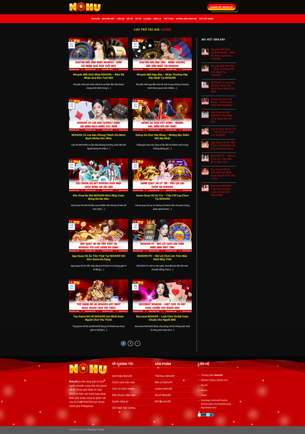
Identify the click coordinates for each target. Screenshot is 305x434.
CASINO (147, 19)
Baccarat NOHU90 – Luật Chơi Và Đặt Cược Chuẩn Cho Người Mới (162, 318)
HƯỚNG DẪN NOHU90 (186, 19)
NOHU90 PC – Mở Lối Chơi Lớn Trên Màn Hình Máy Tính (162, 257)
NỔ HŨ (130, 19)
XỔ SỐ (138, 19)
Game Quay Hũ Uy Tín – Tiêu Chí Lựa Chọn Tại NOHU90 (162, 197)
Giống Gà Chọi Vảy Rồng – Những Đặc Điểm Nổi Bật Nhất (162, 137)
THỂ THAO (168, 19)
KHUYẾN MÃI (108, 19)
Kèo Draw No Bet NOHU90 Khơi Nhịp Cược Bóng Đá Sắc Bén (98, 197)
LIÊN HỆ (120, 19)
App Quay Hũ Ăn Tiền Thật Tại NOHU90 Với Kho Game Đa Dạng (98, 257)
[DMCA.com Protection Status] (206, 414)
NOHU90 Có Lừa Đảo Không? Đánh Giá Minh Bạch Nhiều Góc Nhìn (98, 137)
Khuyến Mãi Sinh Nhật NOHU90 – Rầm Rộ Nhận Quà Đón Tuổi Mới (98, 76)
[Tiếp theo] (137, 343)
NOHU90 (96, 19)
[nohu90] (85, 7)
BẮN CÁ (157, 19)
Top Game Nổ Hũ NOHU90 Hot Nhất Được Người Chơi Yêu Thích (98, 318)
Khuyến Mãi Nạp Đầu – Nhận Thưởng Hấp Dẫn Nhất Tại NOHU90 (162, 76)
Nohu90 (73, 381)
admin (166, 29)
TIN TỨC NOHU (206, 19)
